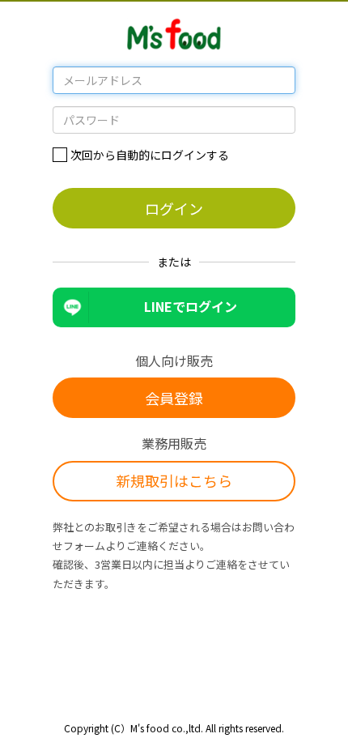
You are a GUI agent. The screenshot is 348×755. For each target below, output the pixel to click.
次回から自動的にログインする (149, 155)
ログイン (174, 208)
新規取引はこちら (174, 480)
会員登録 (174, 397)
